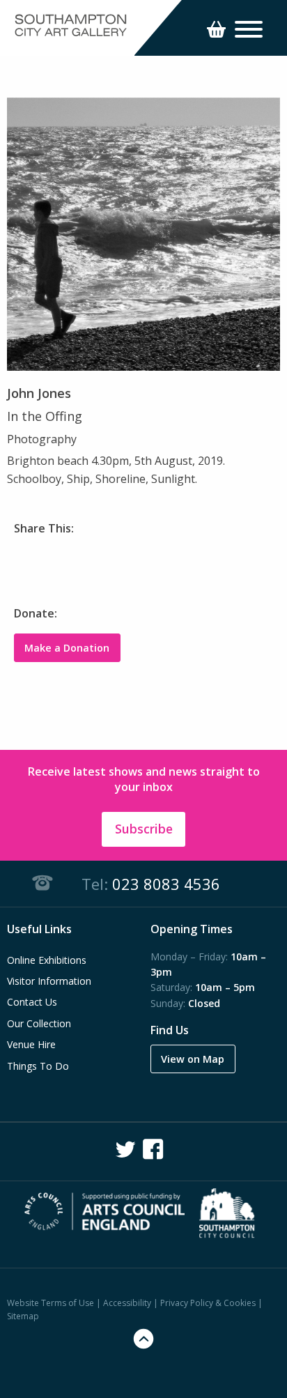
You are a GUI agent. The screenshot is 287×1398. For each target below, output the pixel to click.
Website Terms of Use (50, 1303)
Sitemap (23, 1316)
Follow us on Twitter (125, 1149)
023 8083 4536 (166, 883)
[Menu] (248, 31)
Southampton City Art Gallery (70, 26)
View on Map (192, 1059)
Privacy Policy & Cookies (208, 1303)
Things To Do (38, 1066)
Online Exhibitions (46, 960)
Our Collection (39, 1023)
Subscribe (144, 828)
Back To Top (143, 1338)
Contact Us (32, 1001)
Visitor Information (49, 981)
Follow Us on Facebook (153, 1149)
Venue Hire (31, 1044)
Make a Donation (66, 647)
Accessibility (127, 1303)
